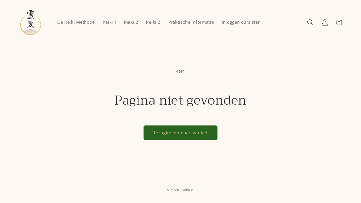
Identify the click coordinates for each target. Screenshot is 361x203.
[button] (310, 22)
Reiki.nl (188, 190)
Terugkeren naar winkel (180, 132)
